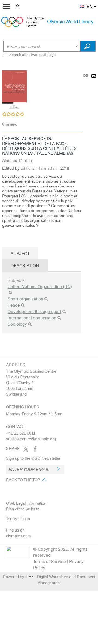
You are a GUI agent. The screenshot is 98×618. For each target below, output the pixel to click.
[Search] (10, 292)
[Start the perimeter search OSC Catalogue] (88, 46)
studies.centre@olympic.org (31, 439)
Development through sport (34, 311)
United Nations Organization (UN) (40, 286)
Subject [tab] (20, 253)
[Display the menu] (6, 6)
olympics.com (18, 535)
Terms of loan (18, 518)
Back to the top (23, 479)
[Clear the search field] (77, 46)
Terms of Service (49, 561)
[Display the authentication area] (18, 6)
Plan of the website (22, 509)
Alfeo (29, 576)
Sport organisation (25, 298)
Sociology (17, 324)
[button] (14, 89)
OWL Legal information (26, 503)
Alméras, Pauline (17, 160)
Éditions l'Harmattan (38, 168)
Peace (14, 305)
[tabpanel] (49, 209)
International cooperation (32, 317)
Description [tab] (25, 265)
